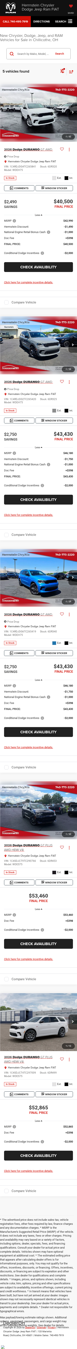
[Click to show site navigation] (70, 21)
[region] (38, 239)
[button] (15, 21)
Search (59, 53)
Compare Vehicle (24, 302)
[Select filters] (62, 71)
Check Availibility (38, 267)
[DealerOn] (14, 1323)
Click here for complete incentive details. (28, 282)
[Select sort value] (70, 71)
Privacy (52, 1327)
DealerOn (30, 1327)
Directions (41, 21)
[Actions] (69, 149)
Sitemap (41, 1327)
